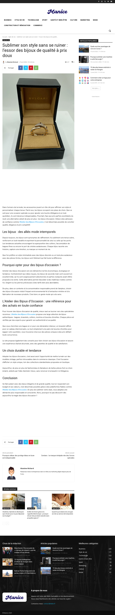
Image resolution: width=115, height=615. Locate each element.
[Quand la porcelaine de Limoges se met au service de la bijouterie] (63, 501)
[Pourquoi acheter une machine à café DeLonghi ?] (84, 59)
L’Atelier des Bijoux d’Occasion (23, 314)
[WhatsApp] (36, 68)
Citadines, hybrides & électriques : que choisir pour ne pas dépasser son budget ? (13, 514)
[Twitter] (105, 1)
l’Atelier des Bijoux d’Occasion (31, 222)
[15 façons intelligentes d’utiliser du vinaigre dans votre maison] (7, 562)
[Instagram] (102, 1)
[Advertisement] (38, 187)
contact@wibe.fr (49, 604)
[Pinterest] (31, 68)
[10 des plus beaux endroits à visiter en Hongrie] (84, 69)
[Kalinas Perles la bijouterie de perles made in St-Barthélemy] (7, 573)
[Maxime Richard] (3, 62)
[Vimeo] (108, 1)
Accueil (4, 37)
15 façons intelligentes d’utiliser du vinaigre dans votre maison (23, 562)
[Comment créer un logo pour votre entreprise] (84, 80)
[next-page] (7, 523)
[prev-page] (3, 523)
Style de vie (11, 37)
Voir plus (95, 88)
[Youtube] (111, 1)
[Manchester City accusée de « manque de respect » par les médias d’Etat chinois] (7, 550)
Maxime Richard (12, 62)
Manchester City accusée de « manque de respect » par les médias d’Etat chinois (24, 550)
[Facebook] (98, 1)
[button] (110, 30)
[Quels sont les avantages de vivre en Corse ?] (84, 49)
